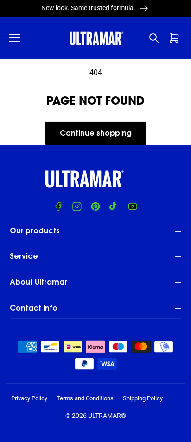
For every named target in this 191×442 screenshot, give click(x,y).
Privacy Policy (29, 398)
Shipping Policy (143, 398)
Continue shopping (96, 133)
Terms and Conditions (85, 398)
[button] (14, 38)
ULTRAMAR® (107, 415)
